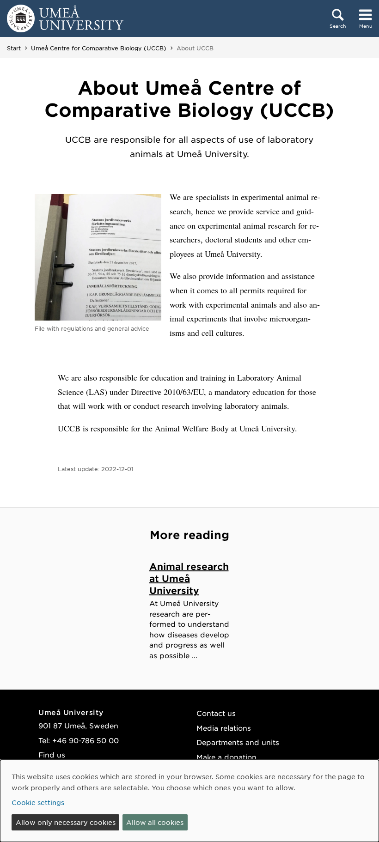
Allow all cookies (154, 822)
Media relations (223, 727)
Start (14, 48)
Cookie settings (38, 802)
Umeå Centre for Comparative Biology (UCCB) (98, 48)
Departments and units (237, 742)
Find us (51, 754)
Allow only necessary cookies (66, 822)
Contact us (216, 713)
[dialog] (189, 801)
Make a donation (226, 756)
